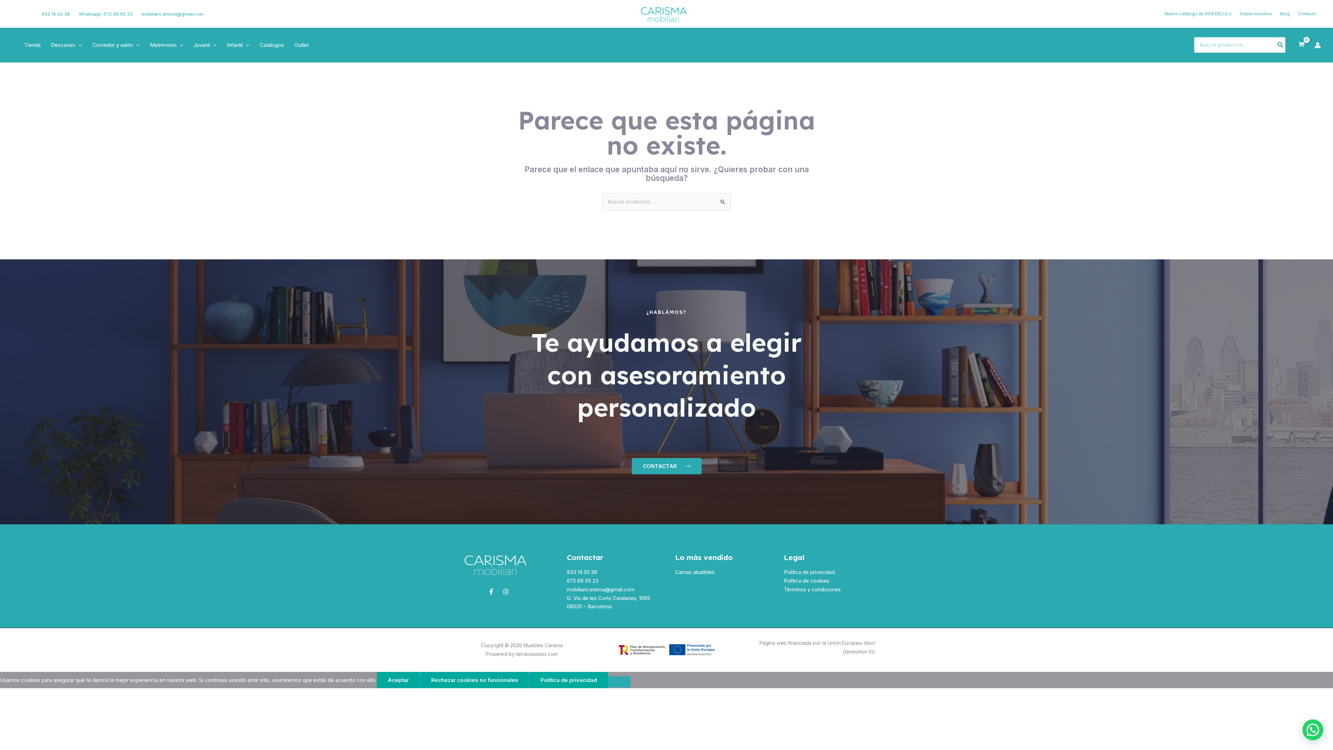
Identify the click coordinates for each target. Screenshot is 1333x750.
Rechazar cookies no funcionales (474, 680)
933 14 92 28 (56, 14)
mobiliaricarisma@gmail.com (172, 14)
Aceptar (398, 680)
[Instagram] (26, 13)
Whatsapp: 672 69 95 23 (106, 14)
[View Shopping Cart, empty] (1301, 44)
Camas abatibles (695, 572)
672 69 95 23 (582, 580)
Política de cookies (806, 580)
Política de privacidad (809, 572)
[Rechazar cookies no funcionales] (619, 682)
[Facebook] (15, 13)
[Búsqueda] (1280, 45)
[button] (78, 45)
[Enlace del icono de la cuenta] (1318, 45)
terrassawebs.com (536, 654)
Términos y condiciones (812, 589)
